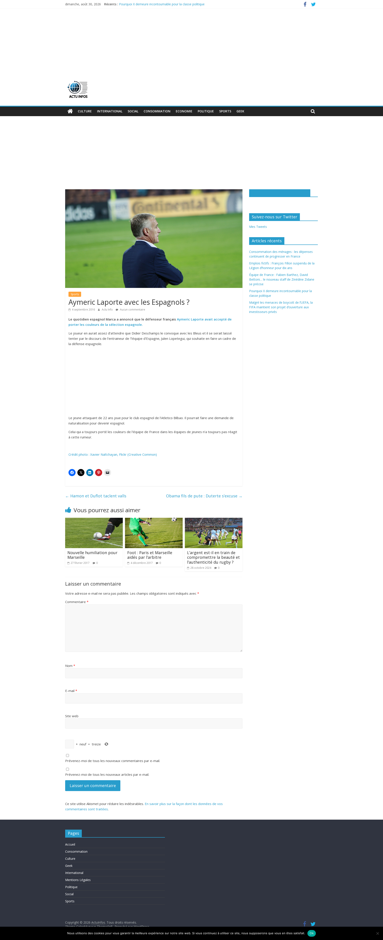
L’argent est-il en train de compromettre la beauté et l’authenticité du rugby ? (213, 557)
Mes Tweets (258, 227)
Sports (225, 111)
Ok (312, 933)
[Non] (377, 933)
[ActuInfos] (70, 111)
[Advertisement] (191, 42)
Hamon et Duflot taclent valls (95, 495)
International (109, 111)
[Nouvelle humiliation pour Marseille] (94, 520)
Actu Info (107, 309)
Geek (240, 111)
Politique (206, 111)
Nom (70, 665)
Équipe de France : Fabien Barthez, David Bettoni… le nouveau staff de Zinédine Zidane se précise (281, 279)
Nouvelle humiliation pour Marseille (92, 555)
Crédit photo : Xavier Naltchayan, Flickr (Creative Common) (112, 454)
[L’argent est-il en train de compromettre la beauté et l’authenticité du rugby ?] (213, 520)
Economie (184, 111)
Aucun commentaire (132, 309)
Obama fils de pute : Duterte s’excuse (204, 495)
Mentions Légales (78, 880)
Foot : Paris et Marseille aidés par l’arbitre (149, 555)
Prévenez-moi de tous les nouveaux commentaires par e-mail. (112, 760)
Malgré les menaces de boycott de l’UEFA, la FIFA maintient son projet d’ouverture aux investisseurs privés (281, 307)
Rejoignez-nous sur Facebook (280, 192)
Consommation (157, 111)
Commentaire (76, 602)
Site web (71, 716)
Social (133, 111)
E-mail (71, 690)
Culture (85, 111)
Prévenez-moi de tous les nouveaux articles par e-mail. (107, 774)
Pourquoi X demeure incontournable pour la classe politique (162, 4)
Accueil (70, 844)
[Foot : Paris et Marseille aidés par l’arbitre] (154, 520)
